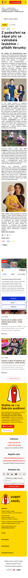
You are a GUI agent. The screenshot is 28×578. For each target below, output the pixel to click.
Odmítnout (13, 306)
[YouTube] (16, 474)
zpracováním (12, 483)
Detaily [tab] (13, 274)
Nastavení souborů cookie (13, 564)
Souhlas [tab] (5, 274)
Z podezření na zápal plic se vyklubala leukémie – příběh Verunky (12, 10)
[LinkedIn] (12, 474)
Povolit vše (13, 298)
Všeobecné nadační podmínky (13, 566)
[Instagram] (8, 474)
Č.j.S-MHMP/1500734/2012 (9, 527)
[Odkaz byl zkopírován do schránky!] (10, 235)
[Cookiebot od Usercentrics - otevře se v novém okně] (19, 270)
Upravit (13, 302)
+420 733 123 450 (14, 445)
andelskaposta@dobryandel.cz (14, 461)
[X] (20, 474)
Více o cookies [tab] (21, 274)
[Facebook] (4, 474)
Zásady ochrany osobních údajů (13, 561)
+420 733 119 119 (14, 443)
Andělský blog (11, 8)
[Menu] (25, 2)
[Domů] (4, 2)
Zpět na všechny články (11, 19)
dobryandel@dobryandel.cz (14, 458)
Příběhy (4, 245)
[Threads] (24, 474)
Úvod (2, 8)
